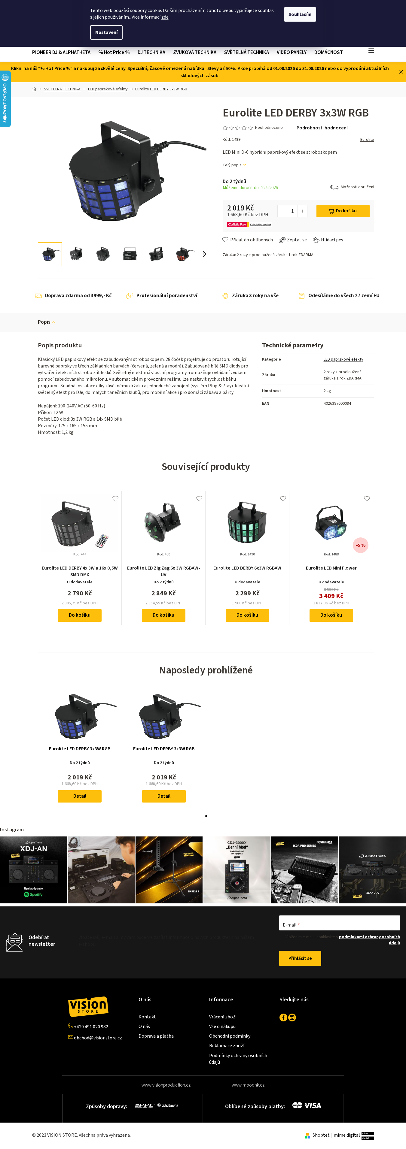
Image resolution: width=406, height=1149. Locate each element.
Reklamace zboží (226, 1045)
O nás (144, 1026)
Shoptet (321, 1135)
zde (165, 17)
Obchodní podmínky (229, 1036)
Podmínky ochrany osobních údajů (238, 1059)
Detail (79, 796)
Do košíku (346, 210)
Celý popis (232, 165)
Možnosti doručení (357, 187)
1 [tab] (206, 816)
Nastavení (106, 32)
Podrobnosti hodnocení (322, 128)
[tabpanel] (80, 745)
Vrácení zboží (223, 1017)
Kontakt (147, 1017)
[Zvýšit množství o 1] (302, 211)
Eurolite (367, 140)
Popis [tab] (44, 322)
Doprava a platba (156, 1036)
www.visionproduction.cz (166, 1085)
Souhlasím (300, 14)
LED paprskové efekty (343, 359)
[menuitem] (63, 53)
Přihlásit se (300, 958)
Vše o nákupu (222, 1026)
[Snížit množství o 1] (282, 211)
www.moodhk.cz (248, 1085)
